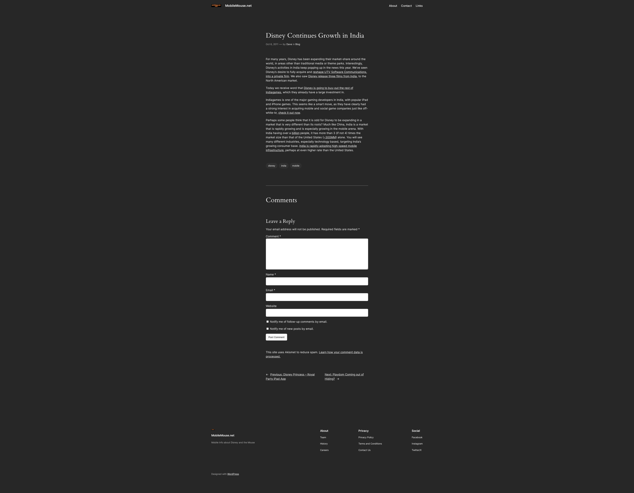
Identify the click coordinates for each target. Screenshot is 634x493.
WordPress (233, 474)
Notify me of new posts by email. (292, 328)
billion (295, 133)
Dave (289, 44)
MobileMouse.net (238, 6)
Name (271, 274)
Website (271, 306)
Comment (273, 236)
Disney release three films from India (332, 76)
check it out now (289, 112)
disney (271, 165)
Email (270, 290)
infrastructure (275, 150)
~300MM (330, 137)
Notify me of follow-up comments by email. (298, 321)
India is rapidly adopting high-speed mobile (328, 146)
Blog (297, 44)
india (283, 165)
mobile (295, 165)
